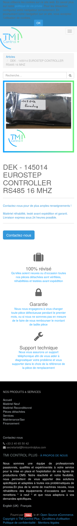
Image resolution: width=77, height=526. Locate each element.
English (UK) (11, 506)
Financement (11, 423)
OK (38, 23)
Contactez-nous (18, 235)
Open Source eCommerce (56, 515)
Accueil (7, 400)
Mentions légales (48, 522)
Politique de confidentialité (19, 522)
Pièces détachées (14, 412)
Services (8, 415)
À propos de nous (54, 455)
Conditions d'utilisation (56, 519)
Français (26, 506)
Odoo (28, 514)
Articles (10, 57)
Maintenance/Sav (14, 419)
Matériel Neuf (11, 404)
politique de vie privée (28, 6)
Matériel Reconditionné (17, 408)
